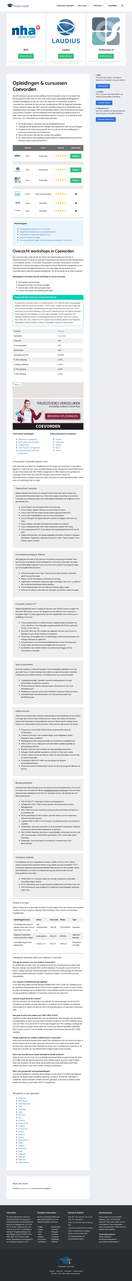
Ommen (58, 439)
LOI (26, 1224)
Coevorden (62, 336)
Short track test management (29, 447)
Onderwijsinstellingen (65, 5)
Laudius (13, 1227)
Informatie (97, 5)
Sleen (20, 1112)
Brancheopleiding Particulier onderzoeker (28, 452)
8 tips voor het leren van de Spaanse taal (80, 1223)
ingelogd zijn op (25, 1188)
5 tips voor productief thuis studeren (80, 1228)
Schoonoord (23, 1128)
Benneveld (22, 1148)
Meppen (21, 1145)
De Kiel (21, 1131)
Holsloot (21, 1120)
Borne (57, 447)
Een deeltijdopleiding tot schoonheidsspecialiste (76, 1237)
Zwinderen (22, 1109)
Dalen (20, 1151)
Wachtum (21, 1156)
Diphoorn (21, 1115)
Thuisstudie (61, 1266)
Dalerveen (22, 1159)
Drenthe (61, 331)
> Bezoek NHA (103, 86)
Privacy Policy (78, 1271)
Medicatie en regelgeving (27, 439)
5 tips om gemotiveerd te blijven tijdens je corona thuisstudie (79, 1232)
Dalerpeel (21, 1154)
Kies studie (82, 5)
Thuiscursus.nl (11, 1229)
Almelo (58, 450)
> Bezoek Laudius (104, 102)
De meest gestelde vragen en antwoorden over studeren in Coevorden (46, 240)
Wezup (21, 1137)
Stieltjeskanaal (23, 1162)
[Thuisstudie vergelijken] (17, 5)
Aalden (20, 1142)
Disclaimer (68, 1271)
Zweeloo (21, 1134)
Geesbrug (21, 1098)
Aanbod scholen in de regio (30, 237)
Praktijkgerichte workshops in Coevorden (35, 229)
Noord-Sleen (23, 1123)
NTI (7, 1227)
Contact (51, 1271)
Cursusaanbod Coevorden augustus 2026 (35, 234)
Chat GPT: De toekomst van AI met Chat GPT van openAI (80, 1218)
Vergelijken (112, 5)
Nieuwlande (22, 1101)
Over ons (59, 1271)
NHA (30, 1224)
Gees (20, 1106)
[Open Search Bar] (122, 5)
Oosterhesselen (24, 1103)
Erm (19, 1117)
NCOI (19, 1229)
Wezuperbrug (23, 1140)
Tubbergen (59, 442)
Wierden (58, 445)
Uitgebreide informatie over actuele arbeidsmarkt (38, 231)
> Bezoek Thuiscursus (106, 119)
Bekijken (75, 156)
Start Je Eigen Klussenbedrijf (28, 442)
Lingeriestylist (23, 445)
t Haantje (21, 1126)
